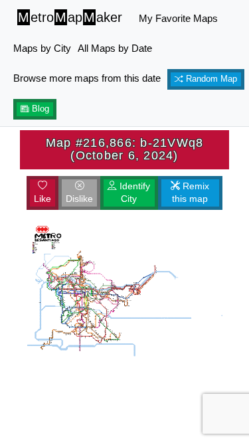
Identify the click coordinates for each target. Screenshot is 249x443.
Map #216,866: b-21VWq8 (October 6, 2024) (125, 149)
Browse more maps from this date (87, 78)
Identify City (133, 193)
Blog (39, 109)
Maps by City (42, 48)
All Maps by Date (115, 48)
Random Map (210, 79)
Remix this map (190, 193)
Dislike (79, 198)
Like (42, 198)
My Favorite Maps (178, 18)
